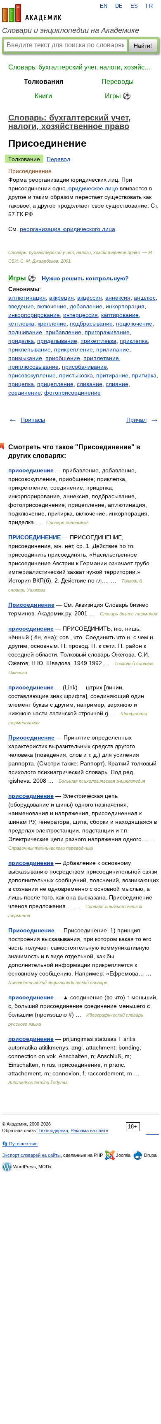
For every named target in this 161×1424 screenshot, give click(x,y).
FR (149, 6)
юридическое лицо (92, 188)
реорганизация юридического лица (67, 229)
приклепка (134, 341)
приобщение (62, 358)
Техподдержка (53, 1130)
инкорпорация (125, 306)
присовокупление (32, 375)
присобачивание (84, 366)
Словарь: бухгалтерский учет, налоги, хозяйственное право (80, 67)
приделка (21, 341)
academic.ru (32, 13)
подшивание (25, 332)
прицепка (21, 384)
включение (51, 306)
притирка (144, 375)
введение (21, 306)
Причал (136, 419)
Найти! (143, 45)
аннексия (117, 297)
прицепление (55, 384)
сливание (89, 384)
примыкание (25, 358)
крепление (52, 323)
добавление (86, 306)
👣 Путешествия (20, 1143)
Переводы (118, 81)
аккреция (61, 297)
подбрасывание (91, 323)
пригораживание (107, 332)
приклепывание (29, 349)
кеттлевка (21, 323)
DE (119, 6)
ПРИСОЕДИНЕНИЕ (34, 537)
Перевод (58, 159)
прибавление (63, 332)
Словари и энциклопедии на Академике (70, 30)
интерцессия (80, 315)
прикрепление (73, 349)
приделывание (57, 341)
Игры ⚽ (118, 95)
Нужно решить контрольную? (85, 278)
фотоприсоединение (72, 392)
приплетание (101, 358)
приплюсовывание (33, 366)
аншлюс (145, 297)
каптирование (120, 315)
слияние (117, 384)
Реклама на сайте (89, 1130)
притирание (112, 375)
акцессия (89, 297)
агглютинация (27, 297)
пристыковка (76, 375)
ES (134, 6)
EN (103, 6)
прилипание (112, 349)
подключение (134, 323)
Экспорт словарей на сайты (31, 1155)
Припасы (33, 419)
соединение (24, 392)
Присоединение (31, 604)
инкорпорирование (34, 315)
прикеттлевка (98, 341)
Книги (43, 95)
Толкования (43, 81)
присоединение (31, 470)
